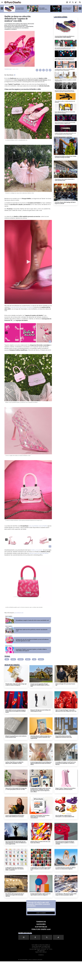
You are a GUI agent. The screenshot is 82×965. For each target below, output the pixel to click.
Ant (6, 333)
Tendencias (28, 2)
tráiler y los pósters (37, 550)
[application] (28, 262)
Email (47, 70)
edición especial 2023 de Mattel (38, 553)
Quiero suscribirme (41, 912)
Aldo (7, 659)
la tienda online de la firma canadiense (21, 307)
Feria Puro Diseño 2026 (54, 2)
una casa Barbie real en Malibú (38, 526)
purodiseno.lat (19, 612)
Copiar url (50, 70)
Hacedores (35, 2)
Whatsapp (37, 70)
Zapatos (41, 659)
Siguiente (80, 8)
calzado (20, 659)
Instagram (67, 2)
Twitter (73, 2)
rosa (34, 659)
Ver (50, 341)
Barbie (13, 659)
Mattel (27, 659)
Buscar (80, 2)
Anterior (2, 8)
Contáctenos (41, 954)
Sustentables (43, 2)
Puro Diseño (10, 74)
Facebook (70, 2)
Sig (50, 333)
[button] (28, 262)
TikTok (76, 2)
